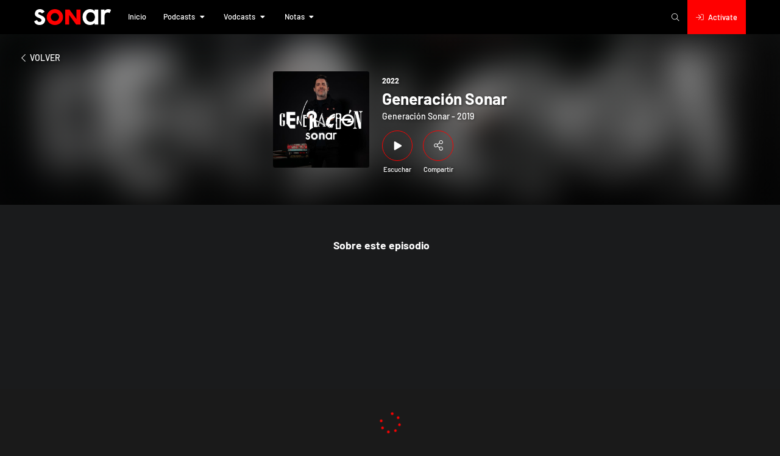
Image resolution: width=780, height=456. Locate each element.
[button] (137, 17)
